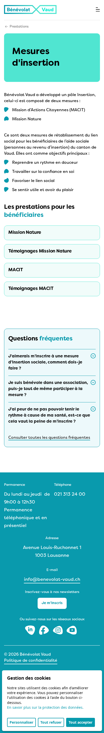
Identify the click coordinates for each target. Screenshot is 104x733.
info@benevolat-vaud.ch (52, 580)
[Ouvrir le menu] (98, 9)
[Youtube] (72, 630)
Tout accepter (80, 722)
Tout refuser (51, 722)
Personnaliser (21, 722)
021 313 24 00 (69, 494)
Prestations (19, 26)
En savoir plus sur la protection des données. (45, 707)
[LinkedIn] (30, 630)
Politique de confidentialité (30, 661)
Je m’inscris (52, 603)
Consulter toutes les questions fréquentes (49, 438)
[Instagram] (58, 630)
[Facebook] (44, 630)
